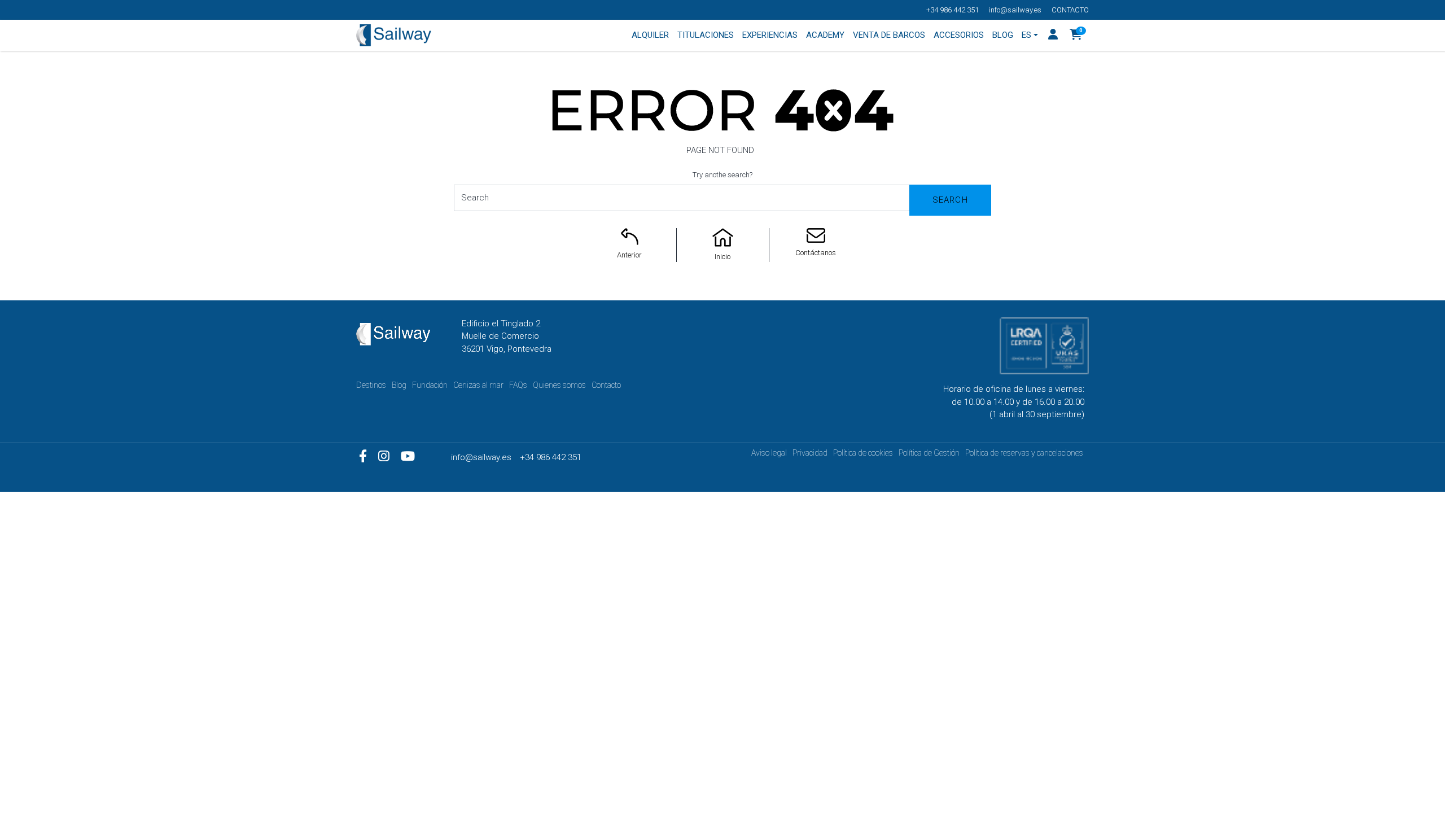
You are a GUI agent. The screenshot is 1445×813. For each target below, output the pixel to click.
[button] (1076, 35)
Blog (399, 385)
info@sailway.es (1015, 10)
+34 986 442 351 (952, 10)
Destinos (371, 385)
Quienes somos (559, 385)
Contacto (1070, 10)
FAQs (518, 385)
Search (950, 200)
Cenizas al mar (478, 385)
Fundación (430, 385)
